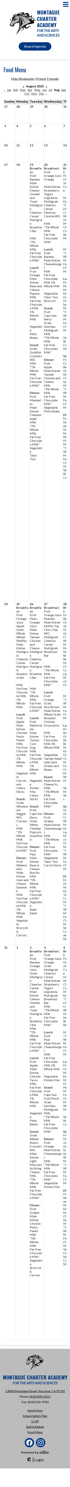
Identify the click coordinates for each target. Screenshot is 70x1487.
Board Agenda (35, 46)
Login (35, 1459)
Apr (29, 90)
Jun (44, 90)
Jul (50, 90)
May (37, 90)
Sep (63, 90)
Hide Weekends (22, 79)
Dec (41, 93)
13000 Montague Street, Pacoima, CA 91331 (35, 1391)
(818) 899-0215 (40, 1396)
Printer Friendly (47, 79)
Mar (23, 90)
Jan (9, 90)
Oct (27, 93)
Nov (34, 93)
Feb (15, 90)
